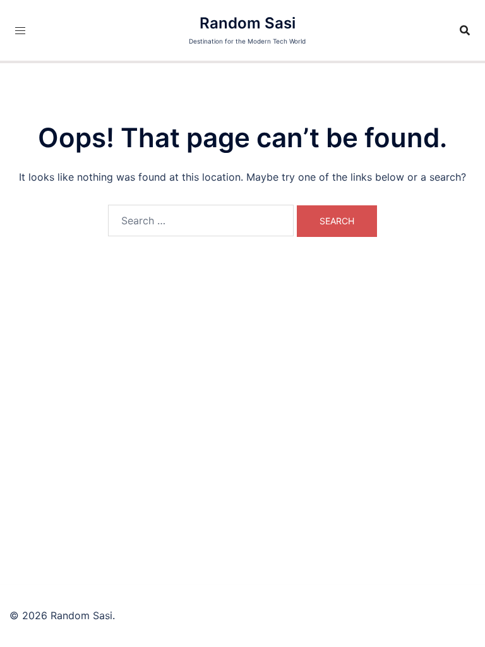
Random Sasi (248, 23)
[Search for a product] (465, 30)
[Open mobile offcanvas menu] (20, 30)
